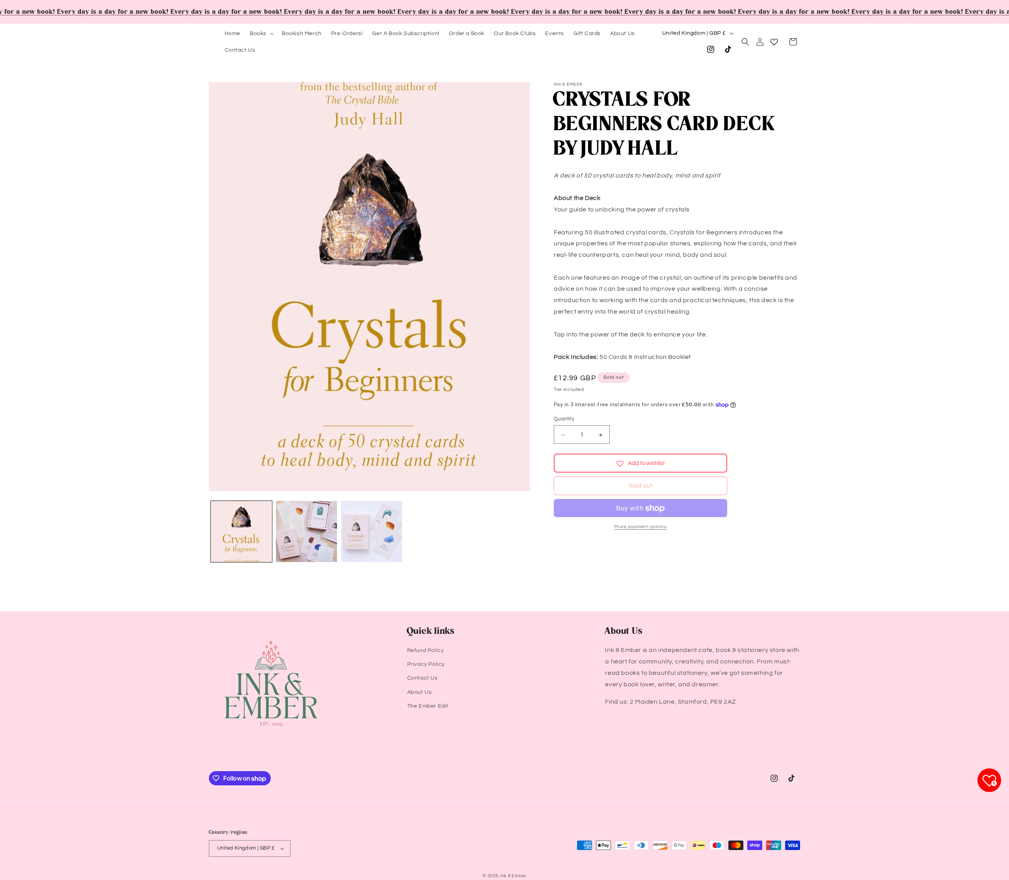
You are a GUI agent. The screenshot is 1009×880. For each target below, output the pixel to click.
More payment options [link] (640, 527)
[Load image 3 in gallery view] (371, 531)
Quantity (564, 419)
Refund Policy (425, 650)
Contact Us (422, 678)
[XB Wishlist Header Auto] (774, 41)
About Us (419, 692)
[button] (261, 33)
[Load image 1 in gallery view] (241, 531)
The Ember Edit (428, 706)
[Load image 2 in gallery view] (306, 531)
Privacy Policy (426, 664)
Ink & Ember (513, 876)
